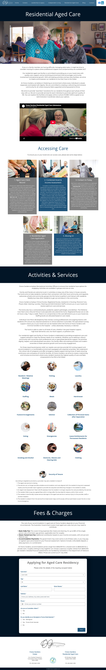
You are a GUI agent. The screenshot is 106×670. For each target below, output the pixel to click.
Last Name (24, 586)
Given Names (58, 586)
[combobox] (53, 574)
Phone (23, 601)
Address (23, 593)
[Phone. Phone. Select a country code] (23, 604)
